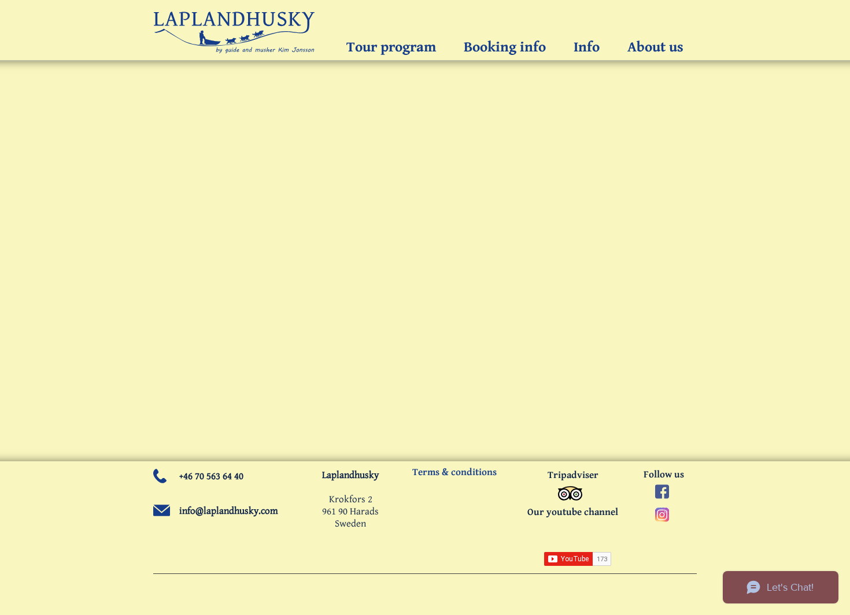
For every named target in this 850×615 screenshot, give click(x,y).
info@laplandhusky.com (228, 511)
